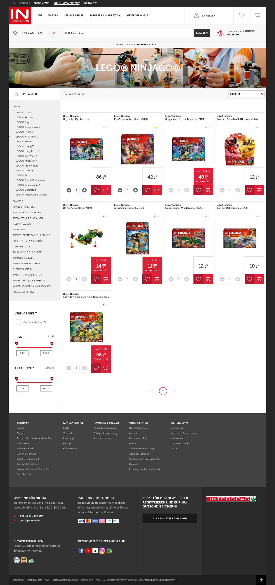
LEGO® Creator (24, 170)
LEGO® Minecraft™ (26, 160)
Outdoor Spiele (22, 269)
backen (21, 433)
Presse (132, 443)
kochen (21, 428)
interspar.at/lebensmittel (184, 433)
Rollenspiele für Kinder (27, 252)
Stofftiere (19, 229)
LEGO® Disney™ (25, 146)
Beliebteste (236, 94)
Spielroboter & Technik (26, 263)
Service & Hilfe (74, 15)
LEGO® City (22, 122)
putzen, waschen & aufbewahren (35, 438)
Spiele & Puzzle (21, 246)
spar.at (174, 448)
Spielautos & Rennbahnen (28, 218)
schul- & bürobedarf (28, 459)
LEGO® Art (22, 175)
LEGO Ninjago (76, 118)
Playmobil (19, 201)
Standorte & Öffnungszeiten (144, 459)
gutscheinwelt (25, 474)
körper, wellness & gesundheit (33, 469)
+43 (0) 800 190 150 (31, 515)
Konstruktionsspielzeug (27, 212)
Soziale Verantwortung (141, 448)
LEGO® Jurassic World (28, 127)
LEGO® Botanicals (26, 189)
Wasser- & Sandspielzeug (27, 275)
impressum (19, 580)
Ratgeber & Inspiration (105, 15)
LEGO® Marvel (24, 141)
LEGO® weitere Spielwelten (31, 194)
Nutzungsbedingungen (65, 580)
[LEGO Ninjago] (86, 149)
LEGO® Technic (25, 117)
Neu (39, 15)
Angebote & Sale (137, 15)
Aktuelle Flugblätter (139, 453)
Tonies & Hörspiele (24, 207)
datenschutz (34, 580)
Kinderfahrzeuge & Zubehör (29, 280)
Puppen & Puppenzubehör (28, 241)
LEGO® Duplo (23, 112)
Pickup (67, 443)
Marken (53, 15)
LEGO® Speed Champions (30, 180)
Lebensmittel (41, 3)
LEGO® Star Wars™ (26, 156)
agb (47, 580)
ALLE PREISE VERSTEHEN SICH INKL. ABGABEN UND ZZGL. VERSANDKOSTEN (139, 580)
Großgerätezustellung (105, 433)
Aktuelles (134, 433)
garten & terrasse (26, 453)
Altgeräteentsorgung (105, 428)
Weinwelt (90, 3)
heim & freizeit (25, 448)
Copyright (87, 580)
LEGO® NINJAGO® (27, 136)
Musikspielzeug (22, 224)
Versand (67, 433)
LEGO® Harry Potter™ (28, 151)
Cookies (133, 464)
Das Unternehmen (139, 428)
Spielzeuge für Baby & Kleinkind (31, 235)
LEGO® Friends (24, 131)
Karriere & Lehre (138, 438)
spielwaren (23, 443)
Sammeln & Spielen (23, 258)
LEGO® (129, 44)
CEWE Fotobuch (180, 443)
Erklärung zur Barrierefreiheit (145, 469)
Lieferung (68, 438)
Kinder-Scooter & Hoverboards (32, 286)
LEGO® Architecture (27, 165)
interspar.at (177, 428)
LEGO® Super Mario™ (28, 185)
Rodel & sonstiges (23, 292)
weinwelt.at (177, 438)
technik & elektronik (28, 464)
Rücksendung (70, 448)
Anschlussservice (103, 438)
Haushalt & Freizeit (67, 3)
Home (119, 44)
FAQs (66, 428)
